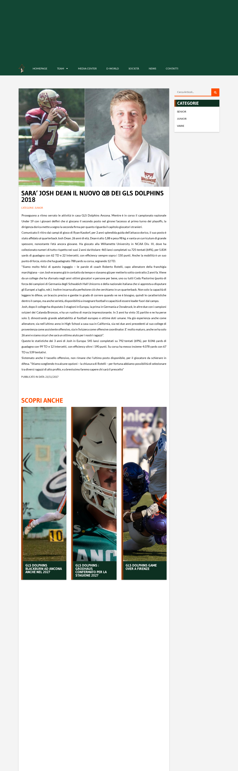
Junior (39, 207)
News (152, 68)
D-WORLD (112, 68)
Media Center (87, 68)
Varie (180, 125)
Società (134, 68)
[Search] (215, 92)
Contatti (172, 68)
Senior (181, 111)
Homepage (40, 68)
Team (60, 68)
